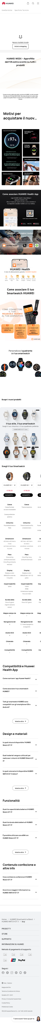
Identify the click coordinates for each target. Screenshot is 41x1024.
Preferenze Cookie (7, 1007)
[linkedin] (16, 973)
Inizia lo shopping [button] (20, 46)
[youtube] (20, 973)
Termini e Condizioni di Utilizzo (11, 991)
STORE (5, 934)
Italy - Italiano (8, 983)
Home (4, 919)
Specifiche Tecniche (22, 10)
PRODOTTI (6, 929)
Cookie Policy (6, 1003)
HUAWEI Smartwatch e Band (21, 919)
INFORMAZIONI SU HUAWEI (13, 944)
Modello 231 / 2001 (7, 995)
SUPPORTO (6, 939)
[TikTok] (25, 973)
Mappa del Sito (6, 987)
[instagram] (11, 973)
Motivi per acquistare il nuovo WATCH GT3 (20, 118)
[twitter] (7, 973)
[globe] (2, 983)
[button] (28, 3)
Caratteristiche (7, 10)
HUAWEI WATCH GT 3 (10, 921)
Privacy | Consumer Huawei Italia (11, 999)
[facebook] (3, 973)
